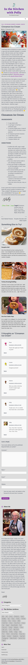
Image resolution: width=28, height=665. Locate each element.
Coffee (19, 621)
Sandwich (9, 636)
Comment (4, 450)
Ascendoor (12, 661)
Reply (5, 353)
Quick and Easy (14, 634)
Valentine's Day (21, 638)
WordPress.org (4, 655)
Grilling (10, 627)
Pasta (20, 632)
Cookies (10, 623)
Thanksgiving (5, 638)
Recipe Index (21, 213)
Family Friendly (14, 625)
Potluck (7, 634)
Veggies (3, 640)
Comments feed (4, 652)
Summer (18, 24)
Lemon (21, 627)
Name (3, 470)
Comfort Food (17, 207)
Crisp (3, 625)
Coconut (14, 621)
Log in (2, 647)
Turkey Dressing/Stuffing (8, 282)
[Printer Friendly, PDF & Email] (7, 206)
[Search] (25, 19)
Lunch (10, 629)
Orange (15, 632)
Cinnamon (21, 206)
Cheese (12, 619)
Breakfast (4, 619)
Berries (10, 616)
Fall (2, 24)
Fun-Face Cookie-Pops (7, 317)
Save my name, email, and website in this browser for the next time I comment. (14, 492)
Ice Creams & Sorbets (10, 24)
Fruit (20, 625)
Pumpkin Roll (5, 247)
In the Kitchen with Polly (14, 11)
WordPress (4, 663)
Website (3, 484)
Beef (7, 616)
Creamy (23, 623)
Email (3, 477)
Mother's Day (4, 632)
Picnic (3, 634)
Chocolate (23, 619)
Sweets (23, 24)
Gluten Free (4, 627)
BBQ (3, 616)
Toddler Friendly (13, 638)
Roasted (3, 636)
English (7, 625)
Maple (15, 213)
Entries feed (3, 650)
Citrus (9, 621)
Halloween (16, 627)
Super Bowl (22, 636)
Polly (4, 29)
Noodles (11, 632)
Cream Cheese (17, 623)
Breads (22, 616)
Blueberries (16, 616)
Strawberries (15, 636)
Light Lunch (4, 629)
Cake (9, 619)
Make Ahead (21, 211)
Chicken (18, 619)
